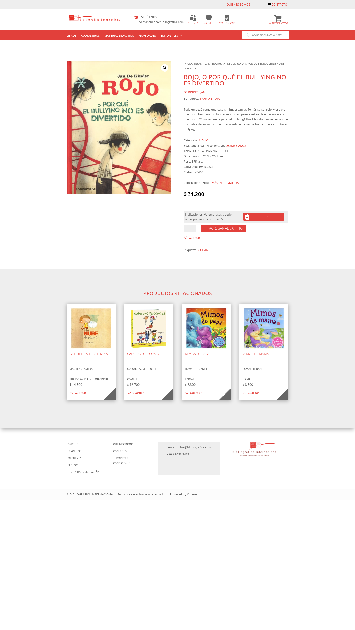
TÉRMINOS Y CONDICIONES (121, 460)
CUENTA (193, 23)
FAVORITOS (209, 23)
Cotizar (266, 217)
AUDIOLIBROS (90, 35)
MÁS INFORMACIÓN (225, 183)
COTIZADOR (227, 23)
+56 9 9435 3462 (178, 454)
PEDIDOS (73, 465)
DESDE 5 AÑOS (236, 146)
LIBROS (71, 35)
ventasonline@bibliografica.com (161, 22)
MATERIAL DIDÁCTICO (119, 35)
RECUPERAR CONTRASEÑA (83, 472)
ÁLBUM (230, 63)
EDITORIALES (169, 35)
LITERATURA (215, 63)
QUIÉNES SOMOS (238, 4)
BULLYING (203, 250)
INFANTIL (200, 63)
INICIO (188, 63)
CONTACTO (279, 4)
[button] (164, 68)
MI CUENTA (74, 458)
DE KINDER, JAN (194, 92)
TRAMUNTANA (210, 98)
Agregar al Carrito (226, 228)
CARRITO (73, 444)
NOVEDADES (147, 35)
